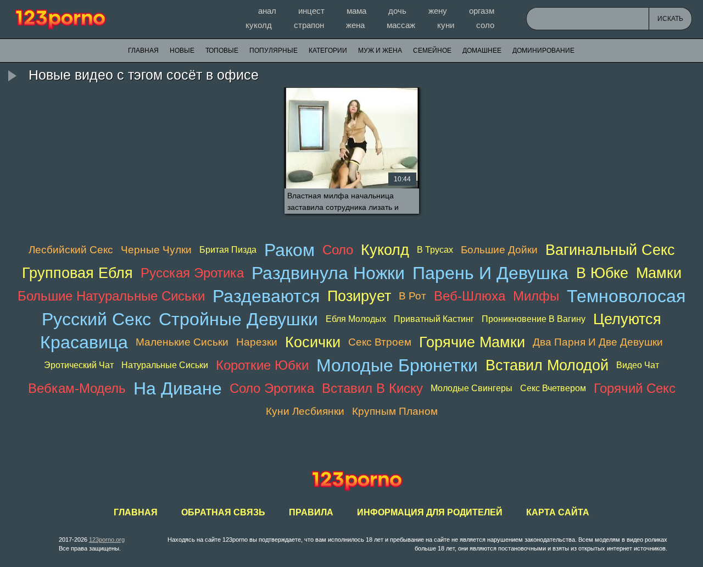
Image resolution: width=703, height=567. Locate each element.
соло (485, 25)
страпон (309, 25)
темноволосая (626, 296)
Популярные (273, 50)
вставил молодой (547, 365)
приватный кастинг (434, 319)
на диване (177, 388)
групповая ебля (77, 272)
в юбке (602, 272)
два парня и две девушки (598, 342)
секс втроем (379, 342)
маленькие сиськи (182, 342)
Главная (60, 19)
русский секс (96, 319)
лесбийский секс (71, 249)
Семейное (432, 50)
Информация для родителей (430, 512)
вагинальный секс (610, 249)
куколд (259, 25)
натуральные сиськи (164, 365)
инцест (311, 10)
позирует (359, 295)
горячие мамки (472, 342)
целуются (627, 318)
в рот (412, 296)
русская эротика (192, 272)
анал (267, 10)
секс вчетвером (553, 388)
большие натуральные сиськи (111, 295)
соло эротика (272, 388)
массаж (401, 25)
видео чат (637, 365)
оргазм (481, 10)
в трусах (435, 249)
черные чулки (156, 249)
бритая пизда (227, 249)
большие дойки (499, 249)
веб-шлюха (469, 295)
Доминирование (543, 50)
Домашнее (481, 50)
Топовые (221, 50)
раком (289, 250)
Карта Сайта (557, 512)
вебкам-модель (77, 388)
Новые (182, 50)
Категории (328, 50)
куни (445, 25)
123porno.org (107, 539)
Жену (437, 10)
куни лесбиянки (305, 411)
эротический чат (79, 365)
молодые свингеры (471, 388)
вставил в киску (372, 388)
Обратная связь (223, 512)
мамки (659, 272)
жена (355, 25)
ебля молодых (356, 319)
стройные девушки (238, 319)
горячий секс (635, 388)
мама (356, 10)
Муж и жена (380, 50)
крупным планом (395, 411)
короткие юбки (262, 365)
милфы (536, 295)
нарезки (256, 342)
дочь (397, 10)
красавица (84, 342)
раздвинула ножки (328, 273)
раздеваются (266, 296)
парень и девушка (490, 273)
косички (313, 342)
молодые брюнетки (397, 365)
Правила (311, 512)
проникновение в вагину (533, 319)
